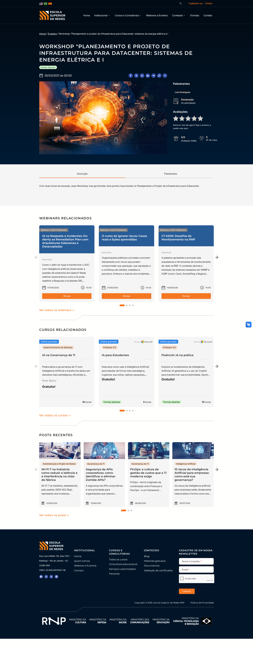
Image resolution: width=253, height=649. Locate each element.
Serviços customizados (122, 569)
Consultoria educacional (123, 564)
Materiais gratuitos (155, 561)
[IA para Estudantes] (126, 372)
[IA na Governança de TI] (66, 372)
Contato (208, 15)
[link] (66, 263)
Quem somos (82, 561)
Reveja (66, 296)
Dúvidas (194, 15)
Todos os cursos (118, 559)
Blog (146, 556)
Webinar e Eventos (85, 565)
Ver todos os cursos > (55, 415)
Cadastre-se (195, 3)
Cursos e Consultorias (127, 15)
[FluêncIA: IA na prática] (186, 372)
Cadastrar (187, 591)
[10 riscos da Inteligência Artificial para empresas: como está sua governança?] (193, 474)
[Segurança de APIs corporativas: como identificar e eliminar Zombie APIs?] (104, 474)
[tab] (82, 174)
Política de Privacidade (202, 603)
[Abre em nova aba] (41, 576)
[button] (130, 75)
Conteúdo (177, 15)
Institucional (100, 15)
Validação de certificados (158, 570)
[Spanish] (50, 3)
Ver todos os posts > (54, 515)
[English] (41, 3)
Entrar (209, 3)
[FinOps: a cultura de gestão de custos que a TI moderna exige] (148, 474)
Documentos (151, 565)
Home (86, 15)
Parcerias (114, 573)
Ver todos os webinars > (56, 310)
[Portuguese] (46, 3)
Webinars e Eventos (157, 15)
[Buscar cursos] (180, 3)
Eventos (52, 33)
